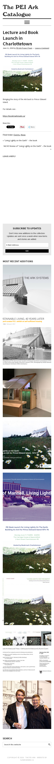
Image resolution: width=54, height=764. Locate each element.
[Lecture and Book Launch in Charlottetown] (27, 572)
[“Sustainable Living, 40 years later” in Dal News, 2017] (27, 364)
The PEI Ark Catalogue (20, 11)
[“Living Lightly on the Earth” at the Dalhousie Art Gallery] (27, 416)
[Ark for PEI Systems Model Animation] (27, 312)
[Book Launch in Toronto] (27, 676)
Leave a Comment (42, 48)
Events (17, 134)
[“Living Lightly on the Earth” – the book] (27, 624)
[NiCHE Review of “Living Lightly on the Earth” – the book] (27, 520)
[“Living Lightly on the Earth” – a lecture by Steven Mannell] (27, 468)
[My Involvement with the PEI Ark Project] (27, 728)
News (23, 134)
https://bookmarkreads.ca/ (14, 116)
